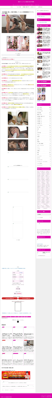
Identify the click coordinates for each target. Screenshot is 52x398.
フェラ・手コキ (13, 316)
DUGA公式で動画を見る (26, 298)
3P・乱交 (17, 316)
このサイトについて (43, 395)
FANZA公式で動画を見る (10, 298)
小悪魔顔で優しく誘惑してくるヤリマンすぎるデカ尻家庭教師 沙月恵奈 (13, 268)
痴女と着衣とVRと (42, 16)
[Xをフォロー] (18, 322)
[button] (50, 217)
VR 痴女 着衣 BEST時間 (43, 22)
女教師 (23, 316)
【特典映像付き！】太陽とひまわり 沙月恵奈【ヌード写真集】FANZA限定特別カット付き (16, 313)
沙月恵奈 (21, 272)
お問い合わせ (49, 395)
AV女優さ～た (8, 316)
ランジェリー (29, 316)
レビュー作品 (4, 316)
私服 (25, 316)
